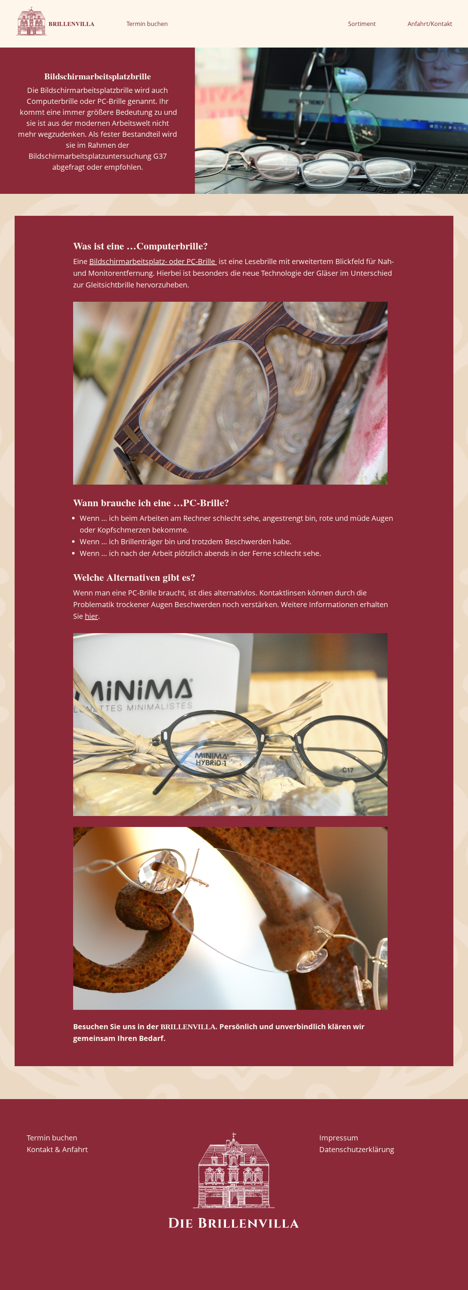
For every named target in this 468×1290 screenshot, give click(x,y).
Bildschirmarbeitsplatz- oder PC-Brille (153, 261)
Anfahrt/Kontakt (430, 24)
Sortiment (362, 24)
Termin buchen (147, 24)
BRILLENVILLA (71, 23)
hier (91, 616)
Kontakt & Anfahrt (57, 1149)
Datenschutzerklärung (356, 1149)
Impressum (338, 1138)
